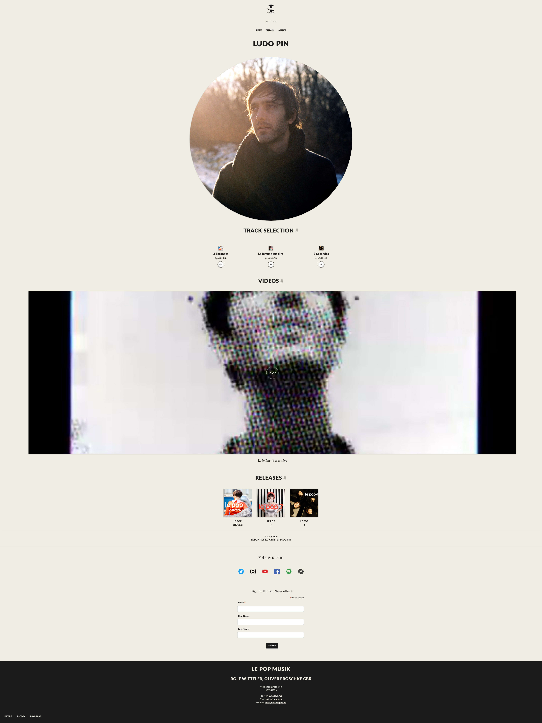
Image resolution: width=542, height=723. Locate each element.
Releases (270, 30)
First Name (243, 616)
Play (220, 264)
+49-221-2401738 (273, 696)
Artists (282, 30)
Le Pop (238, 523)
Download (35, 716)
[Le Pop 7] (271, 248)
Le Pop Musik (259, 540)
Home (259, 30)
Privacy (21, 716)
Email (242, 603)
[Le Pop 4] (321, 248)
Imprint (8, 716)
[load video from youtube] (272, 372)
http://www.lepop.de (275, 703)
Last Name (243, 629)
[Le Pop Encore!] (221, 248)
